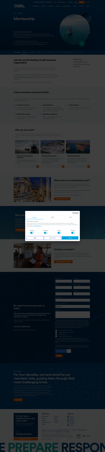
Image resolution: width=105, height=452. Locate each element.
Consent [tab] (34, 217)
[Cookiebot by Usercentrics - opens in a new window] (73, 213)
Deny (35, 237)
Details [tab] (52, 217)
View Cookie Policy (37, 226)
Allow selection (52, 237)
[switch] (45, 233)
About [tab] (70, 217)
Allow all (70, 237)
